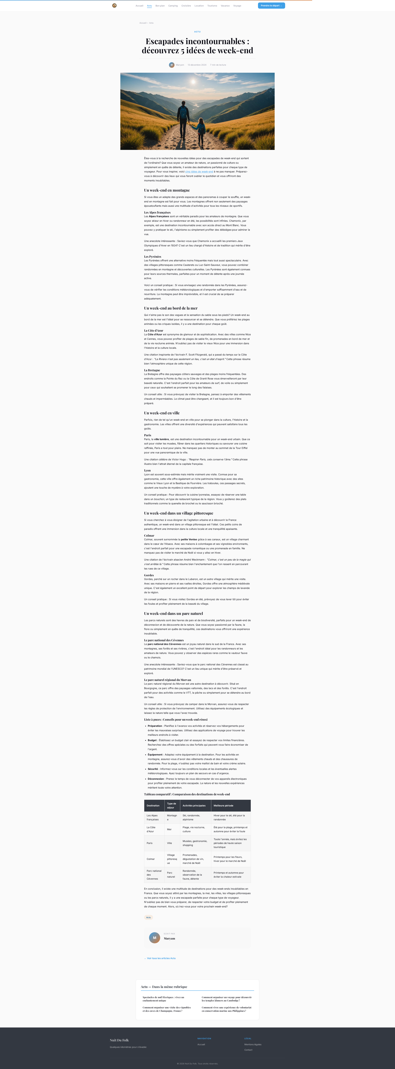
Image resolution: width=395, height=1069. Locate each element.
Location (199, 5)
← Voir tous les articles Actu (160, 958)
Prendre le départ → (271, 5)
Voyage (237, 5)
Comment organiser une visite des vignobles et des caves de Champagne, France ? (167, 1009)
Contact (248, 1049)
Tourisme (212, 5)
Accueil (139, 5)
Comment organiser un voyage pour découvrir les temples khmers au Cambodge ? (227, 999)
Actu (149, 5)
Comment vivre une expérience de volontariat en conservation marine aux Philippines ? (226, 1009)
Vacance (225, 5)
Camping (173, 5)
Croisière (186, 5)
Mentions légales (252, 1044)
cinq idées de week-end (199, 171)
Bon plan (160, 5)
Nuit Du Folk (119, 1040)
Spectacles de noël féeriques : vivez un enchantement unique (163, 999)
